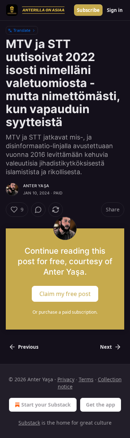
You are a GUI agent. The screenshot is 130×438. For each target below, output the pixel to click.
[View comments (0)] (38, 209)
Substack (29, 422)
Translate (21, 30)
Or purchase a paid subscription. (65, 312)
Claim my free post (65, 294)
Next (106, 347)
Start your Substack (46, 404)
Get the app (100, 404)
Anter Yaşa (36, 185)
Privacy (65, 379)
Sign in (115, 10)
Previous (28, 347)
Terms (86, 379)
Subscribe (88, 10)
